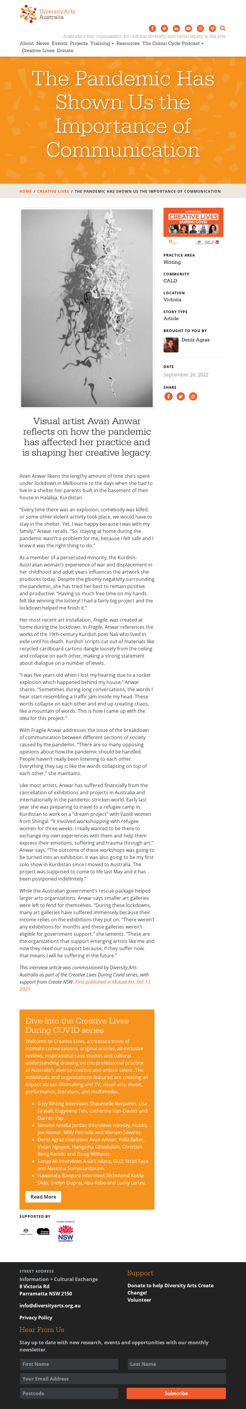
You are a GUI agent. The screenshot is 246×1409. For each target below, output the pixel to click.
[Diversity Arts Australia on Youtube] (188, 28)
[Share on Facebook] (168, 396)
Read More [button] (43, 1196)
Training (100, 43)
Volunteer (139, 1300)
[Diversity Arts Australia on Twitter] (164, 28)
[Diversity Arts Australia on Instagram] (200, 28)
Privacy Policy (36, 1317)
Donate (65, 51)
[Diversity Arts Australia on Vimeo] (212, 28)
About (27, 43)
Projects (79, 43)
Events (60, 43)
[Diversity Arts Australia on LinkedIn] (176, 28)
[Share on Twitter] (180, 396)
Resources (128, 43)
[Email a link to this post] (193, 396)
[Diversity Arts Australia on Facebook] (152, 28)
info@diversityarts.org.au (50, 1305)
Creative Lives (38, 51)
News (42, 43)
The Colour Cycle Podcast (171, 43)
